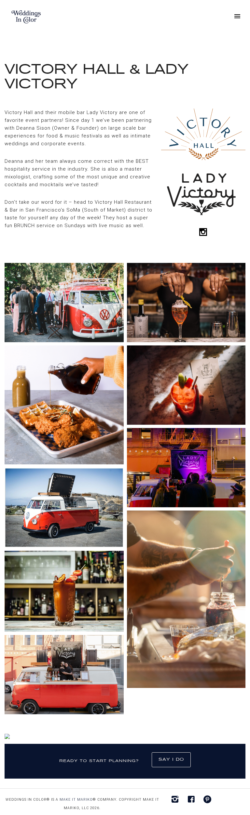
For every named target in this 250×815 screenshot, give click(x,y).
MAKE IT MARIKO (76, 799)
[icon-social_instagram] (203, 232)
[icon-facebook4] (193, 799)
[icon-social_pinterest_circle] (207, 799)
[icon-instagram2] (176, 799)
